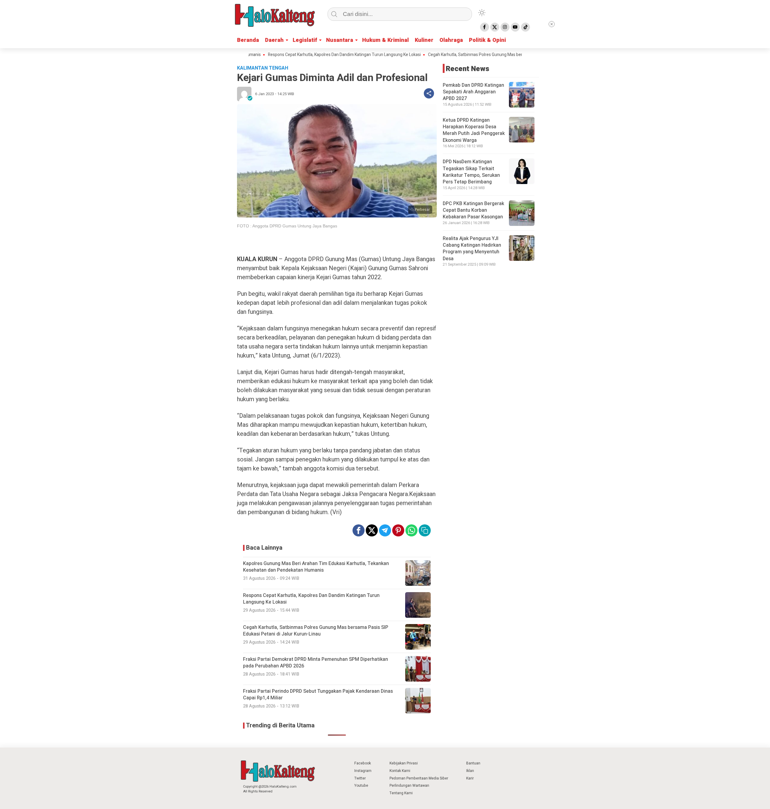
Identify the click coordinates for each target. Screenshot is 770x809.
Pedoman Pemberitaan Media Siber (419, 778)
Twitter (360, 778)
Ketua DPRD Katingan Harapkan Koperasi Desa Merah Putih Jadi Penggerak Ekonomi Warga (474, 130)
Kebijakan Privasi (404, 763)
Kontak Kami (400, 770)
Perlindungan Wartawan (409, 785)
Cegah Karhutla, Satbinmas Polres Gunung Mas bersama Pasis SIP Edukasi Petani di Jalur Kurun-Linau (493, 55)
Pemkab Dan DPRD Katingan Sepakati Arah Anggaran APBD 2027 (473, 92)
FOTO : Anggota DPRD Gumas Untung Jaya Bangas (287, 225)
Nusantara (339, 40)
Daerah (274, 40)
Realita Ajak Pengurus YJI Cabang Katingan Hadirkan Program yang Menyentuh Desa (472, 248)
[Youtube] (515, 27)
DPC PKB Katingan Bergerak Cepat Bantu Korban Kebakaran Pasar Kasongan (473, 210)
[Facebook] (484, 27)
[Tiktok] (525, 27)
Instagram (362, 770)
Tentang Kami (401, 793)
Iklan (470, 770)
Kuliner (424, 40)
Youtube (361, 785)
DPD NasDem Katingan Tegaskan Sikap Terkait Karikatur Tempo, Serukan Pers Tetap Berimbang (471, 172)
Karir (470, 778)
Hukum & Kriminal (385, 40)
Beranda (248, 40)
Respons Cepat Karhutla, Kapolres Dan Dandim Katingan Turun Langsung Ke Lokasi (315, 55)
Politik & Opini (487, 40)
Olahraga (451, 40)
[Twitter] (494, 27)
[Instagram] (505, 27)
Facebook (362, 763)
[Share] (429, 93)
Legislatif (305, 40)
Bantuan (473, 763)
